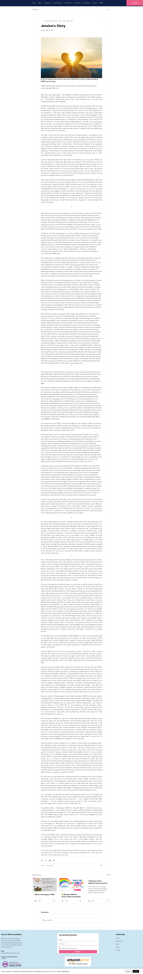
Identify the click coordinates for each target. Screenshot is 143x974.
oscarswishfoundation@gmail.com (10, 953)
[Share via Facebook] (41, 860)
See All (108, 874)
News (117, 944)
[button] (108, 9)
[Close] (141, 971)
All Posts (35, 9)
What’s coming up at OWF (45, 894)
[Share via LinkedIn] (50, 860)
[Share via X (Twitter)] (46, 860)
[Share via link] (54, 860)
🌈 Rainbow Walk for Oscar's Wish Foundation (71, 895)
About (117, 938)
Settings (128, 971)
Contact (118, 950)
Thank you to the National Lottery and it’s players (97, 882)
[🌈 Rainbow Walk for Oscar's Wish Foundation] (71, 884)
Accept (136, 971)
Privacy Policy (65, 971)
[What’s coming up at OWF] (45, 884)
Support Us (119, 941)
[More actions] (101, 21)
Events (117, 947)
